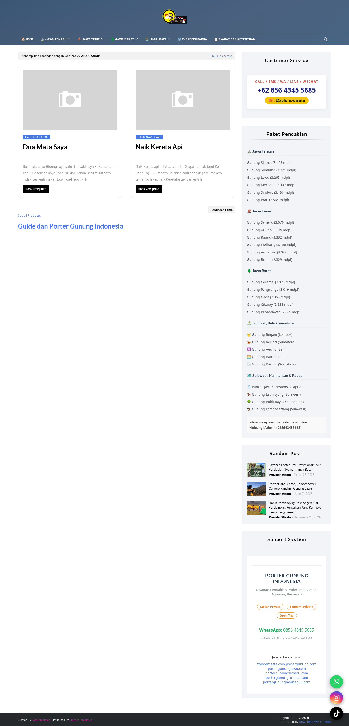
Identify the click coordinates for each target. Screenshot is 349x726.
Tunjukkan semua (221, 56)
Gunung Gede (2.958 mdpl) (268, 297)
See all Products (29, 215)
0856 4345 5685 (286, 630)
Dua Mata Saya (45, 147)
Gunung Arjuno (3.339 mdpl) (269, 230)
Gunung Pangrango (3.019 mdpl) (273, 289)
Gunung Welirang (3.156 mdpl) (271, 244)
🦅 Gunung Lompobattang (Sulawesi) (276, 409)
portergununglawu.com (287, 668)
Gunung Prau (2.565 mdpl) (268, 199)
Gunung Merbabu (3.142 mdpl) (271, 185)
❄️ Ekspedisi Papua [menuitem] (192, 39)
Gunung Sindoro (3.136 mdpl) (270, 192)
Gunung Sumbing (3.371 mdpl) (271, 170)
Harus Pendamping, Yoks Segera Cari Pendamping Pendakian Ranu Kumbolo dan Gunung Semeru (295, 507)
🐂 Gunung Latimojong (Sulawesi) (274, 394)
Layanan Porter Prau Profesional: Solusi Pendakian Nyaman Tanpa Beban (295, 467)
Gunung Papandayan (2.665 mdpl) (274, 312)
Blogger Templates (80, 719)
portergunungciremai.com (287, 677)
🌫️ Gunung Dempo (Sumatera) (271, 364)
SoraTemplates (41, 719)
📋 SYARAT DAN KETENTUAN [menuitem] (234, 39)
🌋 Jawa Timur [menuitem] (88, 39)
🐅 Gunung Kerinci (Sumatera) (271, 342)
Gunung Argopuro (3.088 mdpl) (272, 252)
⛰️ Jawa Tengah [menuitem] (53, 39)
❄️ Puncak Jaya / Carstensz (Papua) (274, 386)
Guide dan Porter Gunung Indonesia (70, 226)
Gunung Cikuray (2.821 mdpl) (270, 304)
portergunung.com (301, 664)
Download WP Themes (315, 722)
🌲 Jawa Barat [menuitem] (122, 39)
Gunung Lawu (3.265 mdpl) (268, 177)
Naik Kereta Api (159, 147)
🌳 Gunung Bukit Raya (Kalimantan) (275, 401)
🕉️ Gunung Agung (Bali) (266, 349)
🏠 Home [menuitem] (27, 39)
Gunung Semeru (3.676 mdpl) (270, 222)
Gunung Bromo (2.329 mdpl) (269, 259)
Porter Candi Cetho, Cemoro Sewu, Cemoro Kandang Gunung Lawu (292, 486)
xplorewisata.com (271, 664)
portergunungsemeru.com (286, 673)
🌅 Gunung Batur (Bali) (265, 357)
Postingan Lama (222, 210)
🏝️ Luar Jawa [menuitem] (155, 39)
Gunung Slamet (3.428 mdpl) (269, 162)
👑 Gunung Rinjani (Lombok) (269, 334)
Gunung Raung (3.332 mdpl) (269, 237)
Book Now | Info (36, 189)
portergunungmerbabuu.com (286, 682)
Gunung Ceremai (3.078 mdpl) (271, 282)
